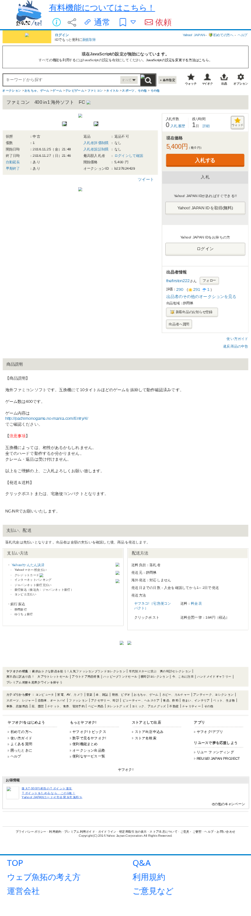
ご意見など (153, 890)
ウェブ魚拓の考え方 (44, 876)
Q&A (142, 862)
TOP (15, 862)
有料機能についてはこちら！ (102, 7)
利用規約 (149, 876)
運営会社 (23, 890)
